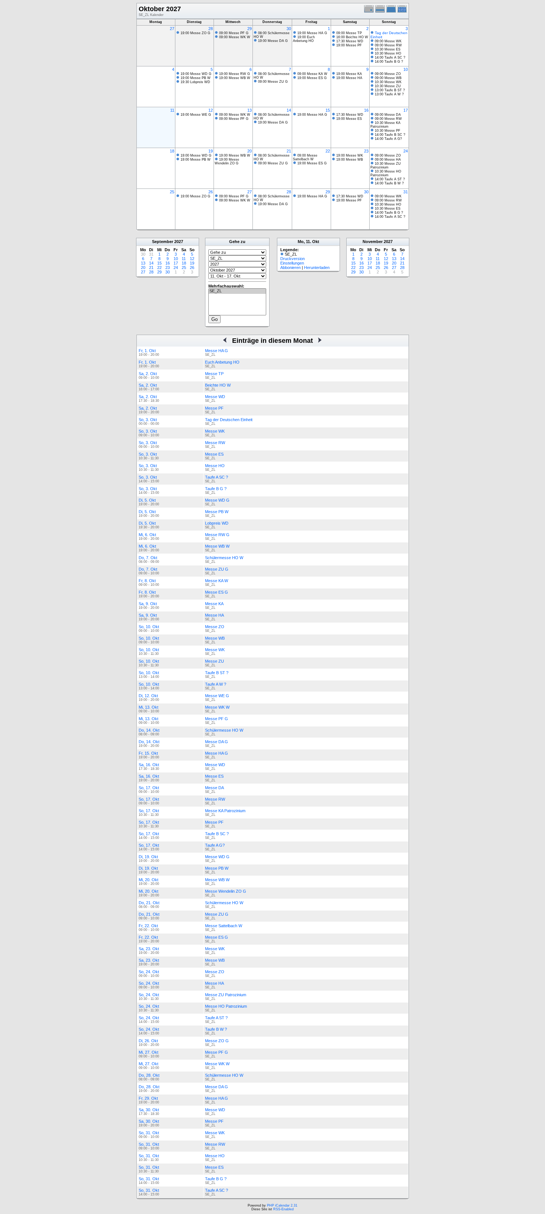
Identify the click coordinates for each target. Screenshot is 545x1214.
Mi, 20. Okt (148, 879)
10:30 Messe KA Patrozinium (385, 124)
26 (210, 192)
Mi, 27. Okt (148, 1052)
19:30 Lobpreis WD (195, 82)
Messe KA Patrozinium (225, 810)
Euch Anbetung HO (222, 362)
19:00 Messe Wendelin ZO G (227, 161)
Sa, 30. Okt (149, 1110)
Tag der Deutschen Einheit (228, 419)
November (373, 241)
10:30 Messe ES (387, 49)
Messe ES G (216, 592)
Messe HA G (216, 350)
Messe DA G (216, 741)
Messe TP (214, 373)
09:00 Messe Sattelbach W (305, 157)
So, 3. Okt (148, 419)
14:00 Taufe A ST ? (390, 179)
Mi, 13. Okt (148, 707)
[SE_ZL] (237, 291)
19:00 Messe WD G (196, 74)
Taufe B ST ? (216, 672)
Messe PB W (216, 511)
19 (210, 151)
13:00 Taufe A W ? (389, 94)
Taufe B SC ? (217, 833)
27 (172, 28)
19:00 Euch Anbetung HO (304, 39)
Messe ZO (214, 626)
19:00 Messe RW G (234, 74)
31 (405, 192)
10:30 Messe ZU (388, 86)
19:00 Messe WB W (234, 78)
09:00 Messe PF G (233, 33)
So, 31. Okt (149, 1133)
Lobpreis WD (216, 523)
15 (328, 110)
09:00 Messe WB (388, 78)
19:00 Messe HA (349, 78)
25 (172, 192)
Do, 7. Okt (148, 557)
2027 (178, 241)
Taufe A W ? (215, 684)
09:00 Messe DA (388, 115)
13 (249, 110)
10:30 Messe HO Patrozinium (385, 173)
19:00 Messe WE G (196, 115)
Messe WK (215, 431)
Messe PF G (216, 718)
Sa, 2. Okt (148, 373)
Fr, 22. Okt (148, 925)
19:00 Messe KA (349, 74)
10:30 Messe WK (388, 82)
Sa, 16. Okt (149, 764)
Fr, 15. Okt (148, 753)
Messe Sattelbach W (223, 925)
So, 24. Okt (149, 971)
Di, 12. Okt (148, 695)
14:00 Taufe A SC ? (390, 57)
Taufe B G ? (216, 488)
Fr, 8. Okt (147, 580)
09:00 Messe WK (388, 41)
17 (405, 110)
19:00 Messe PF (349, 45)
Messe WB (215, 638)
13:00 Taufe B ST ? (390, 90)
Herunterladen (317, 267)
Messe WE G (217, 695)
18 (172, 151)
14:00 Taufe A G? (388, 139)
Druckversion (292, 258)
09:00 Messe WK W (234, 37)
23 (366, 151)
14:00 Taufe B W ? (389, 183)
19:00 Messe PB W (196, 78)
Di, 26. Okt (148, 1041)
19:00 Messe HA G (312, 33)
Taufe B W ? (216, 1029)
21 (289, 151)
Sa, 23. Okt (149, 948)
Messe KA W (216, 580)
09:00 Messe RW (388, 45)
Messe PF (214, 408)
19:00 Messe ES (349, 119)
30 (289, 28)
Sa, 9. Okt (148, 603)
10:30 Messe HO (388, 53)
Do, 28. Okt (149, 1075)
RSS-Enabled (283, 1209)
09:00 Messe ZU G (273, 81)
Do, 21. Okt (149, 902)
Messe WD (215, 396)
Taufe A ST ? (216, 1018)
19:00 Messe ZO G (195, 33)
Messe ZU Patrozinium (225, 994)
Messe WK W (217, 707)
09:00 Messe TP (349, 33)
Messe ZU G (216, 569)
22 (328, 151)
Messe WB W (217, 546)
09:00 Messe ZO (388, 74)
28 (210, 28)
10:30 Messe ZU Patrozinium (385, 165)
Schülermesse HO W (224, 557)
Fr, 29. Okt (148, 1098)
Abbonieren (290, 267)
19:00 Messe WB (349, 159)
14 (289, 110)
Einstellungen (292, 263)
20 (249, 151)
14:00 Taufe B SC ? (390, 135)
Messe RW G (217, 534)
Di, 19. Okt (148, 856)
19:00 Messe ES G (312, 78)
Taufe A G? (215, 845)
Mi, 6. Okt (147, 534)
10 (405, 69)
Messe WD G (217, 500)
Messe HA (214, 615)
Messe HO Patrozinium (226, 1006)
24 (405, 151)
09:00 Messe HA (388, 159)
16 (366, 110)
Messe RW (215, 442)
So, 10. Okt (149, 626)
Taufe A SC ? (216, 477)
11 (172, 110)
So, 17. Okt (149, 787)
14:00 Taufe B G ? (389, 61)
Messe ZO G (217, 1041)
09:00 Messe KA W (312, 74)
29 (249, 28)
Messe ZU (214, 661)
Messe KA (214, 603)
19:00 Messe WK (349, 155)
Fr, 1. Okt (147, 350)
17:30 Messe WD (349, 41)
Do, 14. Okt (149, 730)
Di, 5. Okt (147, 500)
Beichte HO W (218, 385)
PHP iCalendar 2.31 (282, 1205)
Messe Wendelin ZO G (225, 891)
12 (210, 110)
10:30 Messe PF (387, 130)
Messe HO (215, 465)
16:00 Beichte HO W (352, 37)
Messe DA (214, 787)
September (162, 241)
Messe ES (214, 454)
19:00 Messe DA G (273, 41)
